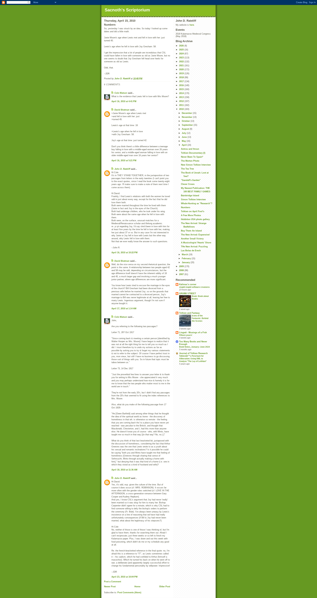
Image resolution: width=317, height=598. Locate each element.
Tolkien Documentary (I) (193, 153)
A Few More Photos (191, 215)
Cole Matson (120, 93)
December (187, 113)
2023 (181, 57)
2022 (181, 61)
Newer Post (110, 586)
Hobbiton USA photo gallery (195, 219)
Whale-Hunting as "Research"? (196, 203)
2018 (181, 77)
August (186, 129)
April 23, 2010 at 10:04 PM (124, 577)
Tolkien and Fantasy (189, 313)
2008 (181, 270)
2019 (181, 73)
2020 (181, 69)
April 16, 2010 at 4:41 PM (123, 101)
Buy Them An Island (191, 230)
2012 (181, 101)
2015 (181, 89)
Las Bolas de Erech (191, 250)
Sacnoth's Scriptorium (127, 9)
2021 (181, 65)
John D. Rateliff (122, 169)
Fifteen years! (185, 335)
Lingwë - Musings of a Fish (193, 332)
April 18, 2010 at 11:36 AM (124, 469)
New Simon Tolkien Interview (196, 165)
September (188, 125)
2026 (181, 45)
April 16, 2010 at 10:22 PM (124, 252)
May (184, 141)
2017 (181, 81)
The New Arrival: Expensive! (195, 234)
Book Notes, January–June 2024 (194, 347)
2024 (181, 53)
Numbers (185, 207)
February (187, 258)
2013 (181, 97)
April (184, 145)
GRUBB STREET (187, 293)
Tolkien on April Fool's (192, 211)
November (187, 117)
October (186, 121)
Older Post (164, 586)
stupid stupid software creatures (194, 287)
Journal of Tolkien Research (193, 353)
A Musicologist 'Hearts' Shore (196, 242)
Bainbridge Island (190, 195)
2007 (181, 274)
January (186, 262)
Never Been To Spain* (192, 157)
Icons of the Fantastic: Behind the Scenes (200, 318)
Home (137, 586)
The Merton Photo (190, 161)
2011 (181, 105)
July (184, 133)
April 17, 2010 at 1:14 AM (123, 308)
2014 (181, 93)
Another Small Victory (192, 238)
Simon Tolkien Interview (193, 199)
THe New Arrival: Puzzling (194, 246)
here (192, 25)
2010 (181, 109)
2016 (181, 85)
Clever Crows (187, 184)
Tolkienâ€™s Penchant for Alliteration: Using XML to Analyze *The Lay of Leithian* (193, 358)
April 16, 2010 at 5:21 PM (123, 160)
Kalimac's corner (187, 284)
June (184, 137)
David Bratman (121, 110)
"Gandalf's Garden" (191, 180)
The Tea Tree (187, 169)
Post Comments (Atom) (129, 592)
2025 (181, 49)
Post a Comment (112, 581)
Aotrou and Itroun (190, 149)
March (185, 254)
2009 (181, 266)
